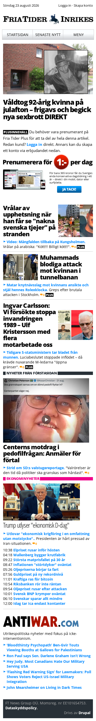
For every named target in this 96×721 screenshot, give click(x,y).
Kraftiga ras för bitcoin (33, 579)
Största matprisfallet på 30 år (39, 559)
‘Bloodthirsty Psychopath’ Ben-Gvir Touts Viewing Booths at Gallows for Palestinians (44, 647)
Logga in (34, 144)
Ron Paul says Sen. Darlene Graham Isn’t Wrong (49, 655)
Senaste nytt (48, 34)
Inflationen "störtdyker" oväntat (42, 564)
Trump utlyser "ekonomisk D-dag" (36, 525)
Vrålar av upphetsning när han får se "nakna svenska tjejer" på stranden (29, 221)
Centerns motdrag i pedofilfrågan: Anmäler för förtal (42, 453)
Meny (78, 34)
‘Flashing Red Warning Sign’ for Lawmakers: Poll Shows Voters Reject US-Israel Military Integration (49, 676)
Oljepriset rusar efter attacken (40, 588)
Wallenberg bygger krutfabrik (39, 554)
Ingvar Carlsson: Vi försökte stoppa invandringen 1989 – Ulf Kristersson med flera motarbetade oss (29, 325)
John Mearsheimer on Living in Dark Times (44, 687)
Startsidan (17, 34)
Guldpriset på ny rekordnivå (38, 574)
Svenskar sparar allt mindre (37, 598)
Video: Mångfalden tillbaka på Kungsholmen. (46, 241)
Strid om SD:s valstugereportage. (36, 467)
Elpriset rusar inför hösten (36, 550)
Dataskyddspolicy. (21, 707)
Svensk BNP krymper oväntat (39, 593)
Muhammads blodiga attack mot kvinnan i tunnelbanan (61, 267)
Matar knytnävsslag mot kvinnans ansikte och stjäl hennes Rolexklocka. (46, 287)
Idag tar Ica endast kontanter (39, 603)
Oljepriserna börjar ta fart (36, 569)
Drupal (84, 712)
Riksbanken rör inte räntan (37, 584)
